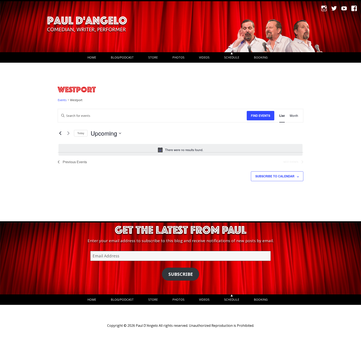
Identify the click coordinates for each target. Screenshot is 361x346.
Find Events (260, 115)
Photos (178, 57)
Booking (261, 57)
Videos (204, 57)
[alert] (180, 150)
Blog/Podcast (122, 57)
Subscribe (180, 274)
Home (91, 57)
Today (80, 133)
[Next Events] (68, 133)
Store (153, 57)
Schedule (231, 57)
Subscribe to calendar (274, 176)
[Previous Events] (60, 133)
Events (62, 100)
